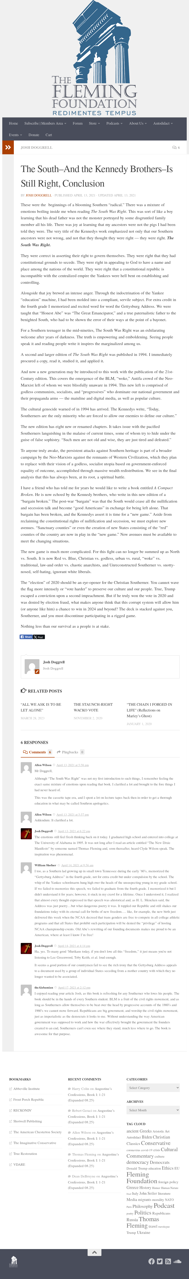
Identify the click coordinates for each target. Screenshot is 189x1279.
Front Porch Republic (28, 1099)
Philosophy (143, 1206)
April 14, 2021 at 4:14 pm (74, 946)
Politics (142, 1212)
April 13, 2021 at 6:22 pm (74, 831)
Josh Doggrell (37, 147)
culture (160, 1156)
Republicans (161, 1213)
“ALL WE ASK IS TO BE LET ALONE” (41, 707)
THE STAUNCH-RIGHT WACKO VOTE (93, 707)
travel (153, 1226)
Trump (131, 1232)
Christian (161, 1137)
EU (177, 1168)
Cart (49, 134)
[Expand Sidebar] (8, 147)
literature (164, 1193)
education (154, 1168)
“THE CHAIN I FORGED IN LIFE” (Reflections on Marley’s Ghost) (149, 710)
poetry (130, 1213)
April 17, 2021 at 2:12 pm (74, 987)
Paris (129, 1207)
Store (93, 123)
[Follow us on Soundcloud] (176, 1261)
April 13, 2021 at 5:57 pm (72, 814)
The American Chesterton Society (37, 1132)
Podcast (164, 1205)
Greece (133, 1187)
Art (167, 1131)
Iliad (129, 1193)
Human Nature (169, 1188)
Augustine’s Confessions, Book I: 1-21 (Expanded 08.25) (90, 1094)
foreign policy (168, 1181)
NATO (169, 1199)
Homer (156, 1188)
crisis (156, 1150)
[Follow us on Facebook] (151, 1261)
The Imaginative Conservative (34, 1142)
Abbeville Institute (26, 1088)
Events (14, 134)
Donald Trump (137, 1168)
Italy (135, 1193)
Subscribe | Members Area (43, 123)
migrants (144, 1199)
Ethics (168, 1168)
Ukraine (143, 1232)
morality (158, 1199)
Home (13, 123)
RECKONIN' (22, 1110)
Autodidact (161, 123)
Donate (34, 134)
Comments (40, 752)
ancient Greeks (139, 1131)
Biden (147, 1137)
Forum (78, 123)
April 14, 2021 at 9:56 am (77, 865)
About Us (136, 123)
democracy (138, 1161)
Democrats (160, 1162)
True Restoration (25, 1153)
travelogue (164, 1226)
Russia (132, 1219)
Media (132, 1199)
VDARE (19, 1164)
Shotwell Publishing (27, 1121)
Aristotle (158, 1131)
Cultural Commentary (152, 1152)
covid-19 (146, 1150)
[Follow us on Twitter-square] (160, 1261)
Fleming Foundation (142, 1177)
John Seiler (148, 1193)
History (145, 1187)
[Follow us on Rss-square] (168, 1261)
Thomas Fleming (143, 1222)
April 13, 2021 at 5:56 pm (72, 765)
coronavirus (133, 1150)
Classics (133, 1143)
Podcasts (112, 123)
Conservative (156, 1143)
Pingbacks (72, 752)
